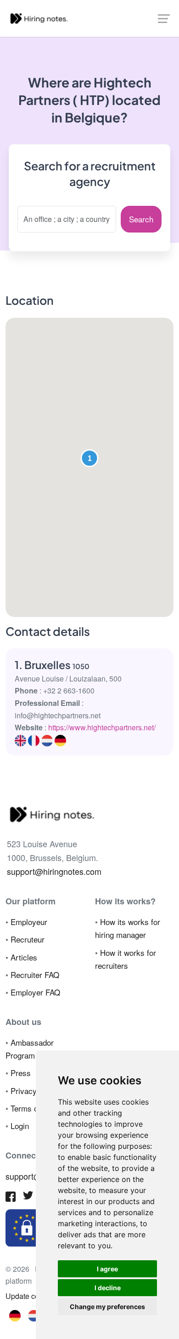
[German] (15, 1315)
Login (20, 1125)
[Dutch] (33, 1315)
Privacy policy (35, 1090)
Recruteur (28, 939)
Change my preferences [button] (107, 1306)
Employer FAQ (35, 992)
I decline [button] (108, 1288)
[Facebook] (11, 1197)
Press (21, 1072)
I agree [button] (107, 1269)
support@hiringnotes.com (54, 871)
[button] (89, 458)
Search (141, 219)
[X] (28, 1197)
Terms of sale (34, 1108)
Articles (24, 957)
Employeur (29, 921)
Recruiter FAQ (35, 974)
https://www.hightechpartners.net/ (102, 727)
